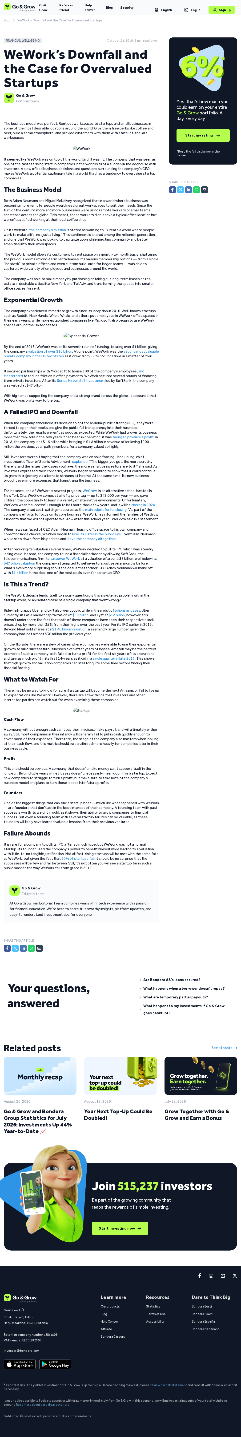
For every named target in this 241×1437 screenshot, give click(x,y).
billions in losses (127, 610)
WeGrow (90, 490)
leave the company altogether (91, 539)
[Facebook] (7, 948)
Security (126, 7)
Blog (109, 7)
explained (80, 461)
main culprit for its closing (106, 509)
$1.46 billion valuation (69, 629)
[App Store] (20, 1364)
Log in (196, 10)
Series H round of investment (81, 380)
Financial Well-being (23, 41)
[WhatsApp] (31, 948)
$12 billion (117, 615)
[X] (15, 948)
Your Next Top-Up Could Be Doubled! (118, 1114)
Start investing (199, 135)
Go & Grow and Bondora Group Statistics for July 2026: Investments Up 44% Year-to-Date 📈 (38, 1121)
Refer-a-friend (66, 7)
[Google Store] (55, 1364)
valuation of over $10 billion (50, 351)
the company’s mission (47, 230)
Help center (90, 7)
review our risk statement (168, 1385)
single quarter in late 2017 (114, 658)
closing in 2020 (143, 505)
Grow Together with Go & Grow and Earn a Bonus (197, 1114)
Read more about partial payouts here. (43, 1404)
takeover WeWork (65, 558)
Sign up (225, 10)
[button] (186, 979)
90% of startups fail (77, 858)
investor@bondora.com (22, 1350)
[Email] (39, 948)
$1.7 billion (20, 572)
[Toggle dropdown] (156, 10)
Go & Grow (43, 7)
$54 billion (80, 615)
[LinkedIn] (23, 948)
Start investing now (117, 1228)
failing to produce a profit (133, 437)
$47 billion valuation (19, 563)
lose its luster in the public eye (96, 534)
